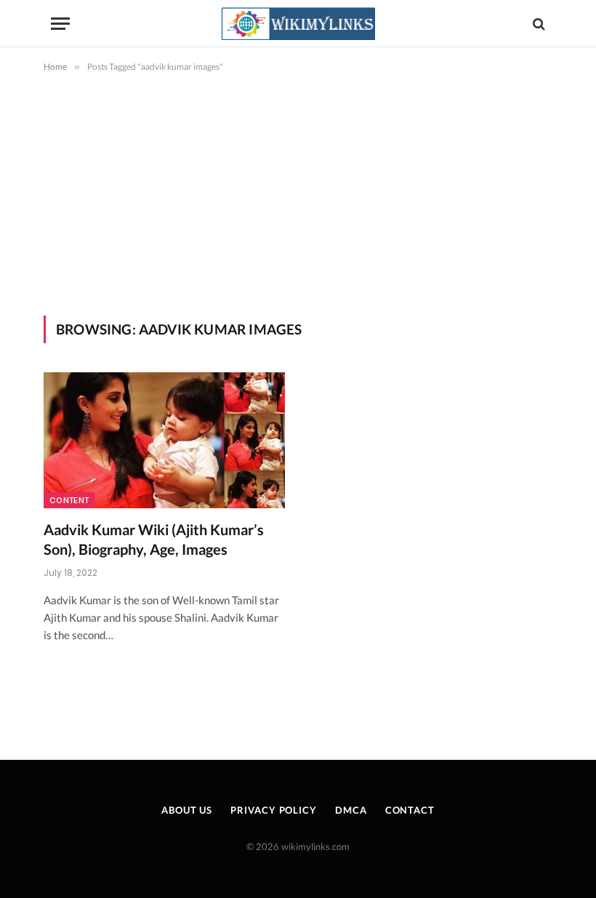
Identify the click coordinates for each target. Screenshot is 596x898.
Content (69, 500)
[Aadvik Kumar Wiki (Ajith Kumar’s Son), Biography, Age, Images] (164, 440)
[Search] (537, 23)
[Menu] (60, 23)
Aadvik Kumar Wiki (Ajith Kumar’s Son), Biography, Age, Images (154, 539)
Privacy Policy (273, 810)
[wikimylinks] (298, 23)
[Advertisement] (298, 206)
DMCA (351, 810)
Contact (410, 810)
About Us (186, 810)
